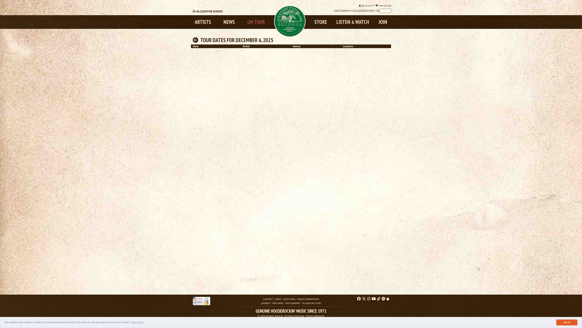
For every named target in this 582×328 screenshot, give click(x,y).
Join (383, 22)
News (229, 22)
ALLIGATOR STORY (312, 303)
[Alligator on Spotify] (383, 299)
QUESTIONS (289, 299)
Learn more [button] (137, 322)
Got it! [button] (567, 322)
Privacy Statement (315, 315)
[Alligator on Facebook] (358, 299)
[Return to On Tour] (195, 40)
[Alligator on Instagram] (368, 299)
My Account (367, 5)
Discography (342, 10)
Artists (203, 22)
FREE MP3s (277, 303)
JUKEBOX (265, 303)
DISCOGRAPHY (293, 303)
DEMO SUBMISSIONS (308, 299)
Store (320, 22)
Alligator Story (363, 10)
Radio (209, 11)
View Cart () (384, 5)
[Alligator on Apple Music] (387, 299)
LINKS (278, 299)
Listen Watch (352, 22)
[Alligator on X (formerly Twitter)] (363, 299)
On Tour (256, 22)
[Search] (378, 10)
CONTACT (268, 299)
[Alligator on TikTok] (378, 299)
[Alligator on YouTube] (373, 299)
